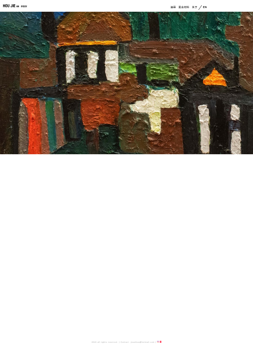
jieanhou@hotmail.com (143, 342)
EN (204, 7)
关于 (194, 7)
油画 (173, 7)
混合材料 (183, 7)
